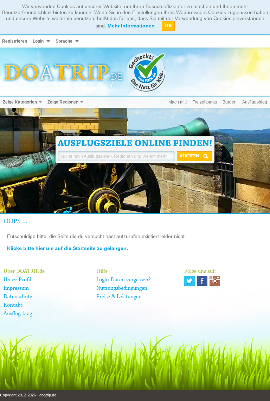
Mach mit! (177, 102)
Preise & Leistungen (119, 297)
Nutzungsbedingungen (121, 288)
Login (38, 41)
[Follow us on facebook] (202, 281)
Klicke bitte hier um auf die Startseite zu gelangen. (67, 248)
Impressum (16, 288)
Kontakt (13, 305)
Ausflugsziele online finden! (135, 144)
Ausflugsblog (254, 102)
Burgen (230, 102)
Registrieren (14, 41)
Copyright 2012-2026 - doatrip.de (28, 395)
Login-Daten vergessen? (123, 280)
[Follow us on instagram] (215, 281)
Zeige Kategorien (20, 102)
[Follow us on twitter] (189, 281)
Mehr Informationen (131, 26)
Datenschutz (18, 297)
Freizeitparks (204, 102)
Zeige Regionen (62, 102)
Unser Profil (17, 280)
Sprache (64, 41)
